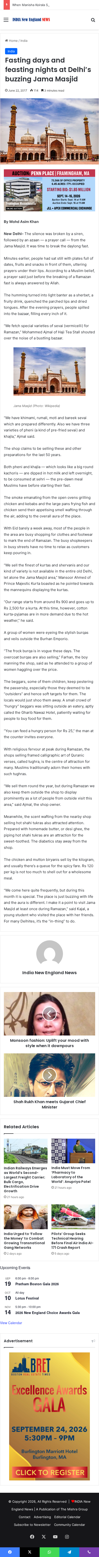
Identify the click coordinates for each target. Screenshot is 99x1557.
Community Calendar (69, 1525)
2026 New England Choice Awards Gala (47, 1312)
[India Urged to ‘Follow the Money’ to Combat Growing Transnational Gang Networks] (26, 1216)
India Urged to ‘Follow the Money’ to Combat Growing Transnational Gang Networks (24, 1240)
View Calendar (11, 1322)
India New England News (49, 973)
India (23, 41)
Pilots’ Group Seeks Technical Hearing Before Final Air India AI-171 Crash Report (72, 1240)
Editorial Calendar (67, 1517)
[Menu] (6, 21)
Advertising (42, 1517)
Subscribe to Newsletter (32, 1525)
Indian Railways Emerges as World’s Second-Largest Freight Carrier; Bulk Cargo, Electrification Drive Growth (25, 1179)
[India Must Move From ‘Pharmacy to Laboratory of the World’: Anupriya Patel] (73, 1151)
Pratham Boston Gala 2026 (37, 1283)
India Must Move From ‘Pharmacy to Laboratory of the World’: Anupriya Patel (71, 1174)
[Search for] (93, 21)
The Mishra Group (74, 1509)
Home (13, 41)
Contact (25, 1517)
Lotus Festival (27, 1298)
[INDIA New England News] (31, 19)
